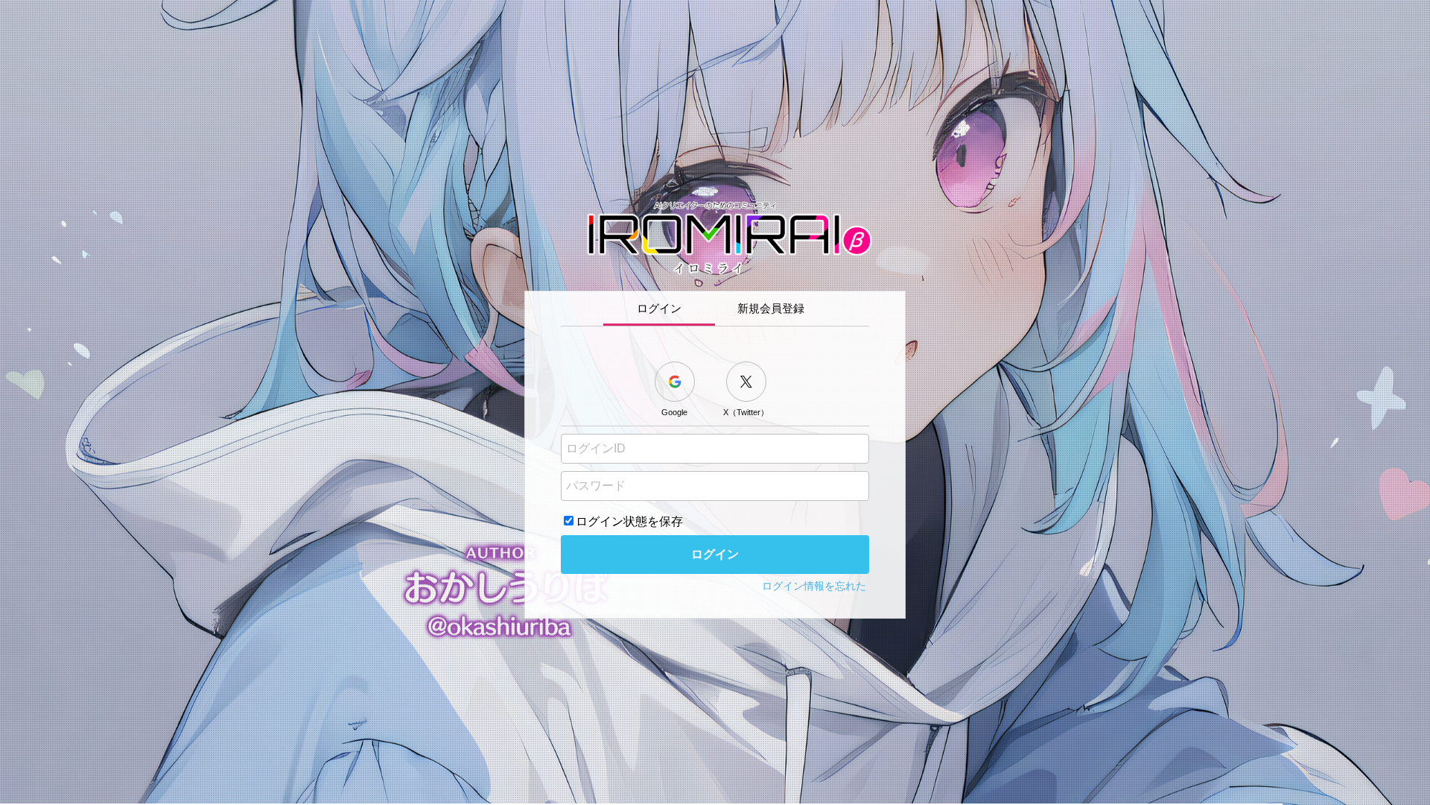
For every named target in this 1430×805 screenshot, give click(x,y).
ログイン (715, 554)
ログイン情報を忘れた (814, 586)
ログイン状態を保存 (629, 521)
